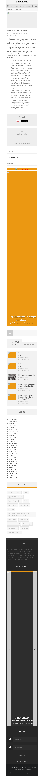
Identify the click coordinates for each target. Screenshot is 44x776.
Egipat (26, 492)
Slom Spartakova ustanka (22, 143)
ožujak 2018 (12, 441)
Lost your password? (22, 761)
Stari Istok (24, 528)
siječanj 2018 (13, 443)
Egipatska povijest (14, 501)
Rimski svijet (12, 35)
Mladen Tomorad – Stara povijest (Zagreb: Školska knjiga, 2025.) (26, 385)
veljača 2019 (13, 429)
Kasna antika (12, 505)
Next (35, 648)
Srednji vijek (27, 524)
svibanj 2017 (13, 445)
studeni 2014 (13, 465)
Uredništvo (26, 773)
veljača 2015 (13, 463)
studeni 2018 (13, 433)
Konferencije (24, 505)
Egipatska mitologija (15, 497)
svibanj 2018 (13, 439)
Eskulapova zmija (22, 134)
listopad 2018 (13, 435)
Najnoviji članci (14, 343)
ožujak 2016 (12, 455)
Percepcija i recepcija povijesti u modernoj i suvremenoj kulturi (19, 514)
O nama (33, 773)
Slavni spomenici (14, 524)
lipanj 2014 (12, 469)
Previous (9, 648)
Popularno (29, 344)
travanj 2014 (13, 473)
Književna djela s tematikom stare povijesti (22, 719)
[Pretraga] (33, 6)
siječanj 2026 (13, 419)
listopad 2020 (13, 423)
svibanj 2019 (13, 427)
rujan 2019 (12, 425)
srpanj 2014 (12, 467)
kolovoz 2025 (13, 421)
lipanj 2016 (12, 451)
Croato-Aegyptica (14, 492)
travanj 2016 (13, 453)
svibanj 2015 (13, 461)
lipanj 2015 (12, 459)
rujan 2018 (12, 437)
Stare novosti (12, 528)
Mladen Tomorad (16, 323)
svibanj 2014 (13, 471)
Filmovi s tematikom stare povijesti (26, 375)
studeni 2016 (13, 447)
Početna (9, 9)
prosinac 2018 (13, 431)
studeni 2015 (13, 457)
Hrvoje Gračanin (13, 33)
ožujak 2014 (12, 475)
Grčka (26, 501)
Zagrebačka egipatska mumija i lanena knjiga (23, 318)
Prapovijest (12, 520)
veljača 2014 (13, 477)
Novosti (11, 509)
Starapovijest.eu (18, 767)
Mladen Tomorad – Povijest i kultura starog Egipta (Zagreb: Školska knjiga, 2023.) (25, 397)
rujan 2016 (12, 449)
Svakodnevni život (14, 532)
